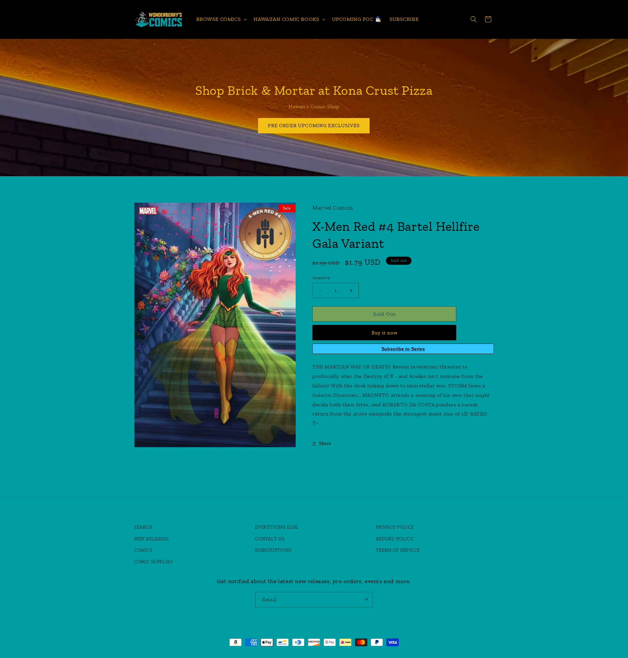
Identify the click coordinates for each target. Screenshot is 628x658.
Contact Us (269, 539)
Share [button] (325, 443)
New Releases (151, 539)
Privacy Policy (395, 527)
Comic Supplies (153, 562)
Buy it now (384, 333)
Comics (143, 550)
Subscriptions (273, 550)
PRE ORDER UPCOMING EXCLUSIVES (314, 125)
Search (143, 527)
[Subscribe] (365, 599)
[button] (221, 19)
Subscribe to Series (403, 348)
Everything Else (276, 527)
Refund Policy (394, 539)
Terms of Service (398, 550)
